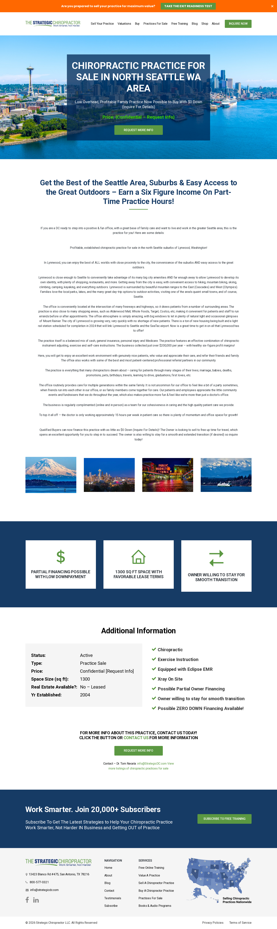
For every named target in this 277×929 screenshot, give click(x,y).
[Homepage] (52, 24)
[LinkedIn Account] (36, 900)
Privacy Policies (212, 922)
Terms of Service (240, 922)
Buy (137, 23)
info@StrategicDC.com (152, 763)
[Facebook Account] (27, 900)
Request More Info (138, 130)
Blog (195, 23)
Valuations (124, 23)
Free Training (179, 23)
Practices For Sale (155, 23)
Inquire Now (238, 23)
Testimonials (112, 898)
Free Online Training (151, 867)
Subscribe (111, 906)
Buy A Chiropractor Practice (156, 890)
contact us (136, 737)
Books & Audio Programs (154, 906)
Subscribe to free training (225, 819)
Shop (204, 23)
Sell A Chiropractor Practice (156, 883)
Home (108, 867)
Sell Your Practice (102, 23)
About (216, 23)
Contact (109, 890)
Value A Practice (149, 875)
